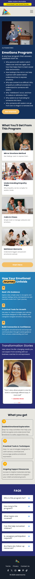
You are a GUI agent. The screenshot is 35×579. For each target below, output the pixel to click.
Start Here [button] (17, 265)
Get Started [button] (10, 111)
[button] (14, 402)
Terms (8, 566)
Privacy (15, 566)
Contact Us (25, 566)
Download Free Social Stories (18, 4)
